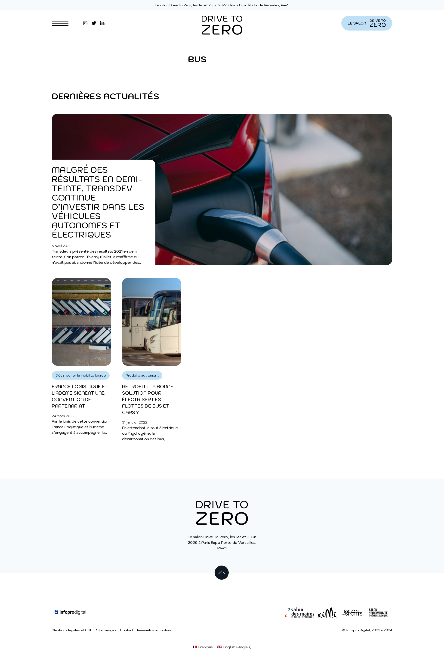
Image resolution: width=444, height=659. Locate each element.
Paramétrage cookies (154, 630)
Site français (106, 630)
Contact (126, 630)
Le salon (357, 23)
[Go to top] (222, 573)
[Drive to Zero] (222, 23)
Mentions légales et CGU (72, 630)
